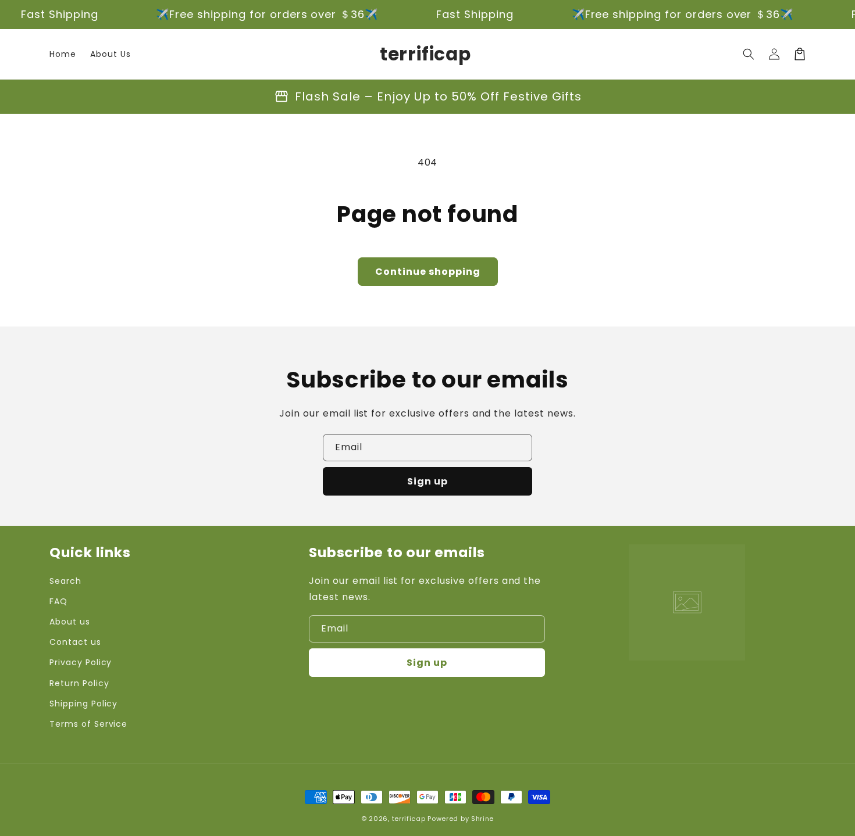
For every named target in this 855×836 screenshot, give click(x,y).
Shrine (482, 818)
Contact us (75, 642)
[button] (748, 54)
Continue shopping (427, 271)
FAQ (58, 601)
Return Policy (79, 683)
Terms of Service (88, 724)
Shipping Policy (83, 703)
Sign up (427, 481)
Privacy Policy (80, 662)
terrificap (409, 818)
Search (65, 581)
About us (69, 621)
